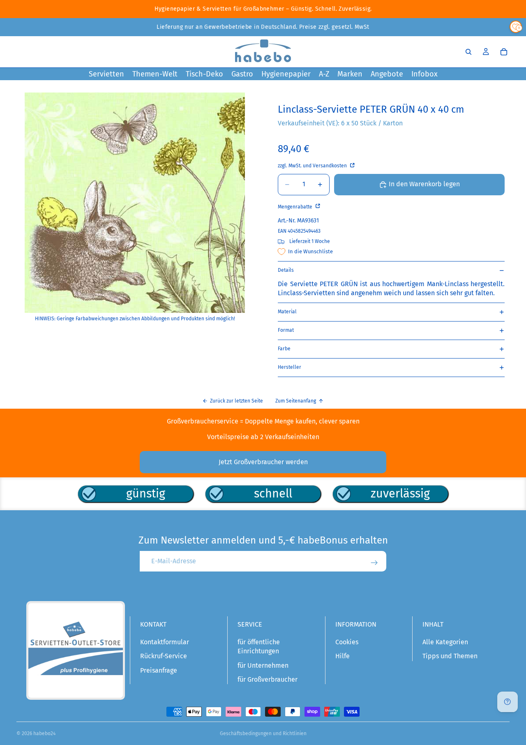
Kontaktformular (164, 642)
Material (287, 312)
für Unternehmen (263, 665)
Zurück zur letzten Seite (236, 401)
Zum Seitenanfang (295, 401)
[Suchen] (468, 52)
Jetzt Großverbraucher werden (263, 462)
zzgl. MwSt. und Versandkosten (313, 166)
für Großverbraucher (268, 679)
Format (286, 330)
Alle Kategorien (445, 642)
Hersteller (289, 367)
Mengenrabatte (296, 207)
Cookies (346, 642)
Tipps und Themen (450, 656)
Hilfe (342, 656)
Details (286, 270)
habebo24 (44, 733)
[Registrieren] (374, 562)
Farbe (284, 349)
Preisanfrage (158, 670)
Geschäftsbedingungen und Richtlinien (263, 733)
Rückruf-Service (163, 656)
